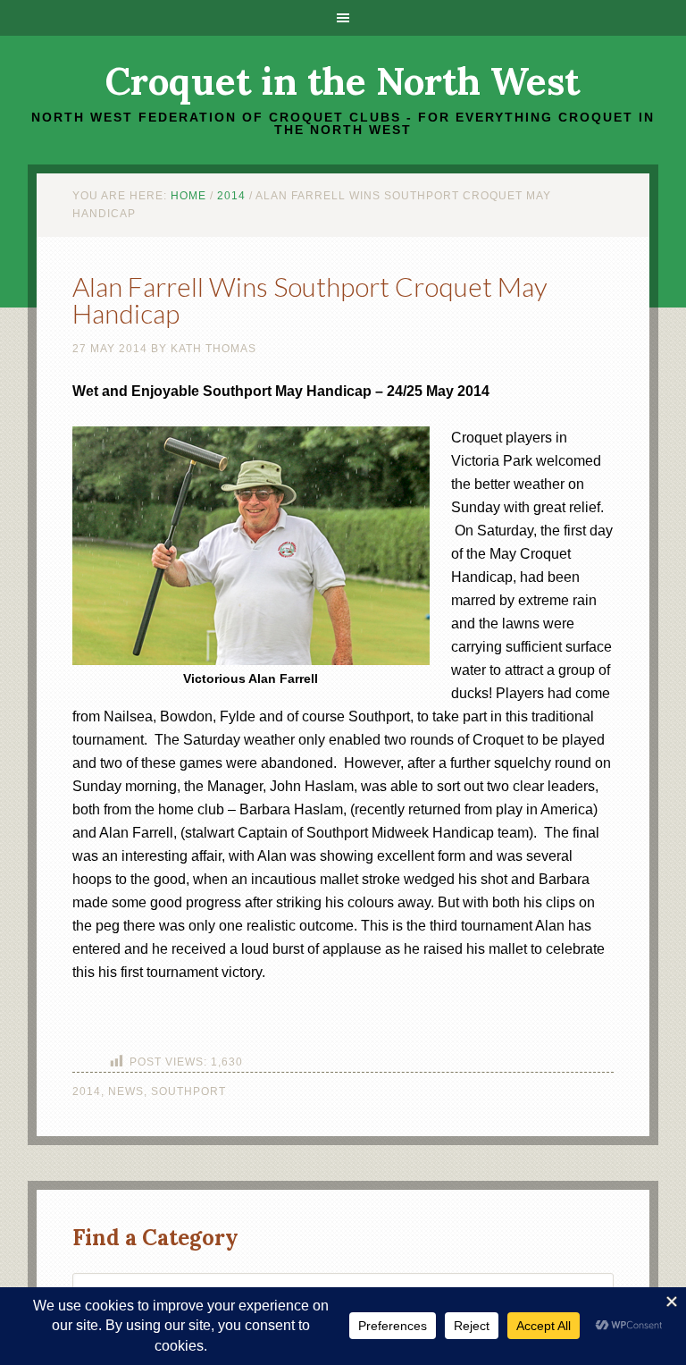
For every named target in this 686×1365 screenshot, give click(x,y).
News (126, 1091)
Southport (188, 1091)
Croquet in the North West (342, 81)
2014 (86, 1091)
